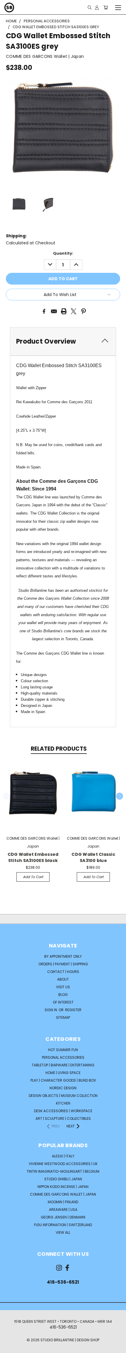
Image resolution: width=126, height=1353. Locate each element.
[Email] (54, 311)
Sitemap (63, 1017)
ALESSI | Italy (63, 1156)
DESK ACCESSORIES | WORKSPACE (63, 1110)
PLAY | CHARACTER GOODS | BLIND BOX (63, 1080)
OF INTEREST (63, 1002)
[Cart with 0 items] (106, 7)
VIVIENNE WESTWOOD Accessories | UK (63, 1163)
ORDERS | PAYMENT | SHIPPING (63, 964)
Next (119, 796)
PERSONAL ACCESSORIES (63, 1057)
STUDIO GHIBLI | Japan (63, 1178)
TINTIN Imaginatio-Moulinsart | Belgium (63, 1171)
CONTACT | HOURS (63, 971)
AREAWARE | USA (63, 1209)
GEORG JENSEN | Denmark (63, 1217)
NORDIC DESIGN (63, 1087)
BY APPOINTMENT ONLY (63, 956)
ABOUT (63, 979)
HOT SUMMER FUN (63, 1049)
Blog (63, 994)
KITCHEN (63, 1103)
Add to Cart (33, 876)
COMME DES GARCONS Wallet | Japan (63, 1194)
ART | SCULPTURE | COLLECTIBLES (63, 1118)
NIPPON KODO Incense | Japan (63, 1186)
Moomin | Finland (63, 1201)
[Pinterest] (83, 311)
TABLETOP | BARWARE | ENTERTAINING (63, 1065)
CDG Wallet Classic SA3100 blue (93, 857)
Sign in (51, 1009)
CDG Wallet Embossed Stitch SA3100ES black (33, 857)
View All (63, 1232)
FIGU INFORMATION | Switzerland (63, 1224)
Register (73, 1009)
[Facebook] (44, 311)
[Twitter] (73, 311)
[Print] (64, 311)
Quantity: (63, 253)
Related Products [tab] (59, 749)
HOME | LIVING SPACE (63, 1072)
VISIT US (63, 986)
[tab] (63, 341)
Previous (7, 796)
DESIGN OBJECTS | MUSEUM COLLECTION (63, 1095)
